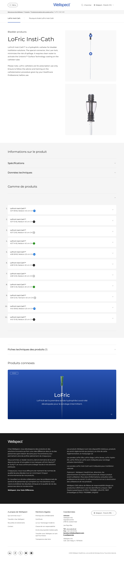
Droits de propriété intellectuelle (47, 530)
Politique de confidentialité (45, 515)
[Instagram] (31, 553)
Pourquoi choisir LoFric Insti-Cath (41, 18)
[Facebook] (15, 553)
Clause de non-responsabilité (45, 526)
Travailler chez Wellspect (16, 519)
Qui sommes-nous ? (14, 515)
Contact (10, 526)
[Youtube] (26, 553)
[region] (90, 82)
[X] (20, 553)
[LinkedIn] (10, 553)
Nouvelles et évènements (16, 523)
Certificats (39, 519)
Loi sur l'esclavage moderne (45, 523)
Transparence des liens (43, 539)
